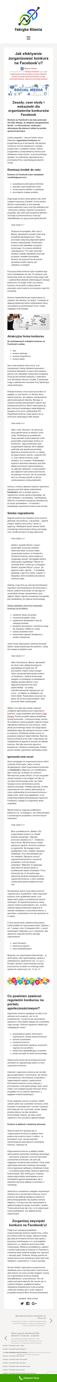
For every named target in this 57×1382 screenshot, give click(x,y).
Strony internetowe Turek (13, 1345)
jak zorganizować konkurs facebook (28, 72)
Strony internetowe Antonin (14, 1363)
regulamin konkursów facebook (36, 79)
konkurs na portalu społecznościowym (25, 76)
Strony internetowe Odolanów (15, 1359)
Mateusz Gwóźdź (30, 68)
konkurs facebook (40, 74)
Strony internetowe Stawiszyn (15, 1352)
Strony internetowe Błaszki (14, 1370)
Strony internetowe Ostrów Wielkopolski (19, 1373)
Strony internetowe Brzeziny (14, 1349)
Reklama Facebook (32, 71)
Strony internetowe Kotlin (14, 1356)
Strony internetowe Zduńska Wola (16, 1366)
